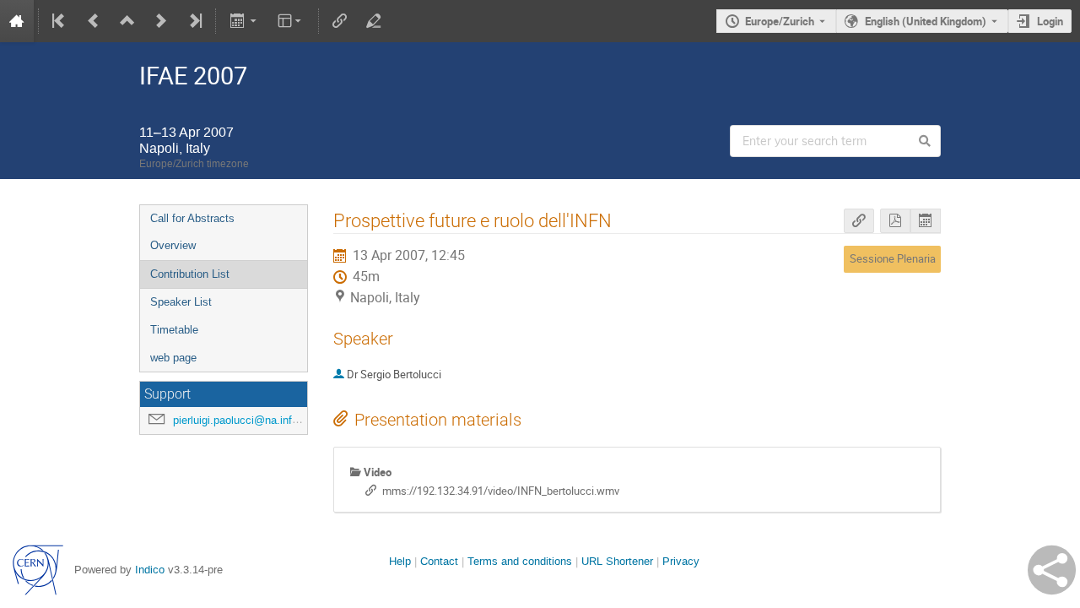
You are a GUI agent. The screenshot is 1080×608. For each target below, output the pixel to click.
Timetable (174, 329)
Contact (439, 561)
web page (173, 357)
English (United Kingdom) (925, 21)
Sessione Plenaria (893, 258)
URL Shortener (617, 561)
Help (400, 561)
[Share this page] (1052, 570)
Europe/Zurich (779, 21)
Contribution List (190, 274)
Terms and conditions (519, 561)
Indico (150, 569)
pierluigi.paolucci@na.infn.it (240, 420)
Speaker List (181, 302)
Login (1050, 21)
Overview (173, 245)
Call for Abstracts (192, 218)
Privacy (680, 561)
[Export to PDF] (895, 221)
